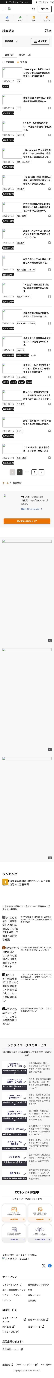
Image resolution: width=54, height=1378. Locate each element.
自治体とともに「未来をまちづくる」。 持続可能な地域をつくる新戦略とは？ (37, 368)
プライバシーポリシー (25, 1364)
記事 (30, 1289)
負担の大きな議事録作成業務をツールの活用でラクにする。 (37, 342)
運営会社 (6, 1364)
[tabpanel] (27, 262)
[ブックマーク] (49, 81)
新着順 (23, 62)
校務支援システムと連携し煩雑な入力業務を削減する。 (37, 261)
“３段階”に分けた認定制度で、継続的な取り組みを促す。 (36, 288)
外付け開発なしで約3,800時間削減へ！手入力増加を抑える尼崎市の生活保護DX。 (37, 207)
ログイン (45, 8)
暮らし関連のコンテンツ (14, 1289)
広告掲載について (10, 1349)
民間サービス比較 (36, 1319)
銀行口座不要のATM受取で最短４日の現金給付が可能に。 (37, 422)
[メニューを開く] (4, 9)
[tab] (9, 55)
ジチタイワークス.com (18, 2)
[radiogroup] (27, 62)
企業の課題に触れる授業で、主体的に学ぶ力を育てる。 (36, 314)
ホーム (5, 482)
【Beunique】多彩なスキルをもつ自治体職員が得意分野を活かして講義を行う (36, 73)
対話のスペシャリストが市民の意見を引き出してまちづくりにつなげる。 (36, 234)
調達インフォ (34, 1326)
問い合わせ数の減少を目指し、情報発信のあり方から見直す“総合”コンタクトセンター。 (37, 395)
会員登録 (32, 1300)
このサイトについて (11, 1284)
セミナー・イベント (11, 1295)
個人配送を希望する (25, 521)
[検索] (34, 9)
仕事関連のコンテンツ (38, 1284)
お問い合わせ (46, 1364)
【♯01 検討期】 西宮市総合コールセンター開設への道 (36, 449)
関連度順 (10, 62)
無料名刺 (6, 1326)
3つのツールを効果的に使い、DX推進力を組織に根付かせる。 (37, 126)
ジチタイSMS (8, 1331)
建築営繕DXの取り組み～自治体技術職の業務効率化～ (37, 99)
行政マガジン (34, 1295)
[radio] (3, 62)
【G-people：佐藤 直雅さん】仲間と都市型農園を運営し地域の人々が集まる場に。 (37, 180)
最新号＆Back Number (30, 509)
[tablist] (27, 55)
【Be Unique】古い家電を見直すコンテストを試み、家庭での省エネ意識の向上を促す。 (37, 153)
